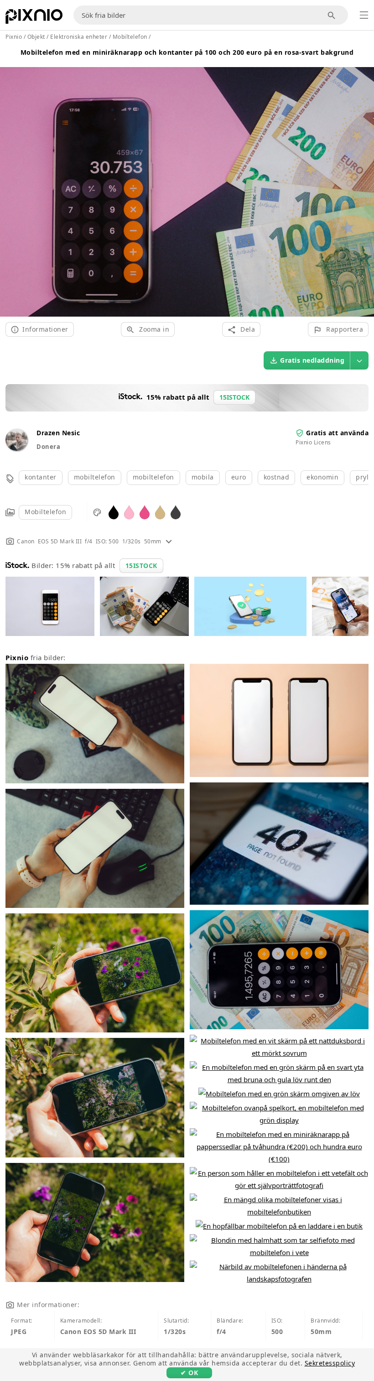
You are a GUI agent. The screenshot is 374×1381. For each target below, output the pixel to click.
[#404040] (176, 511)
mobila (203, 477)
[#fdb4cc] (129, 511)
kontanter (41, 477)
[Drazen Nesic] (16, 448)
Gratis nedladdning (312, 360)
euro (238, 477)
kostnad (277, 477)
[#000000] (113, 511)
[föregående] (10, 181)
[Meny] (364, 15)
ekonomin (322, 477)
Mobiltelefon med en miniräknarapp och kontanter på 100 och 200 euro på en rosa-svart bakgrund (187, 52)
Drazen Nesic (58, 432)
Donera (48, 447)
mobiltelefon (94, 477)
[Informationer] (169, 541)
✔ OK (189, 1372)
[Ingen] (363, 181)
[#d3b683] (160, 511)
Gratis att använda (337, 432)
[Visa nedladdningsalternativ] (359, 360)
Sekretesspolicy (330, 1363)
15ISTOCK (141, 565)
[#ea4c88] (145, 511)
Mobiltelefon (45, 511)
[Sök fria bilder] (332, 15)
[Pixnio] (33, 18)
